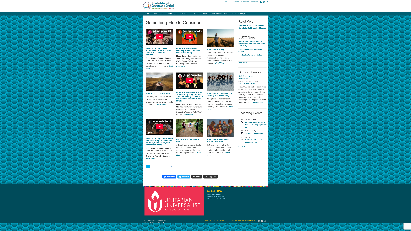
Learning (194, 14)
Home (146, 14)
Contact (254, 2)
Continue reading (259, 102)
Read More (180, 66)
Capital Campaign (239, 14)
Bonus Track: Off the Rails (158, 93)
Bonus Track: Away (216, 49)
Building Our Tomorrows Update (250, 55)
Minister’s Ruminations (247, 25)
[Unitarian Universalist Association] (174, 201)
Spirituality (171, 14)
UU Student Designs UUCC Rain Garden (250, 50)
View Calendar (243, 147)
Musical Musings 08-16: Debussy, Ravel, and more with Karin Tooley (188, 50)
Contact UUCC (214, 191)
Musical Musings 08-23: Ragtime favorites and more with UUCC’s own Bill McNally (158, 51)
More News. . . (244, 63)
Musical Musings (259, 28)
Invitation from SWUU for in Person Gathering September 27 (255, 124)
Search (228, 2)
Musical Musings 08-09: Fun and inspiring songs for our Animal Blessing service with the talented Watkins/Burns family (189, 96)
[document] (205, 100)
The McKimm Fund (219, 14)
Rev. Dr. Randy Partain (246, 83)
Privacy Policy (231, 220)
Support (236, 2)
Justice (183, 14)
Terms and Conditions (246, 220)
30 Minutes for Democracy (254, 133)
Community (157, 14)
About (205, 14)
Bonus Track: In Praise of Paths (187, 140)
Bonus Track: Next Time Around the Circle (218, 140)
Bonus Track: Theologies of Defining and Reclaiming (219, 94)
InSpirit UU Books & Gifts (214, 220)
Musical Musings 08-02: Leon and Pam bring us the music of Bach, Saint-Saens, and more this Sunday (159, 141)
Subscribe (245, 2)
